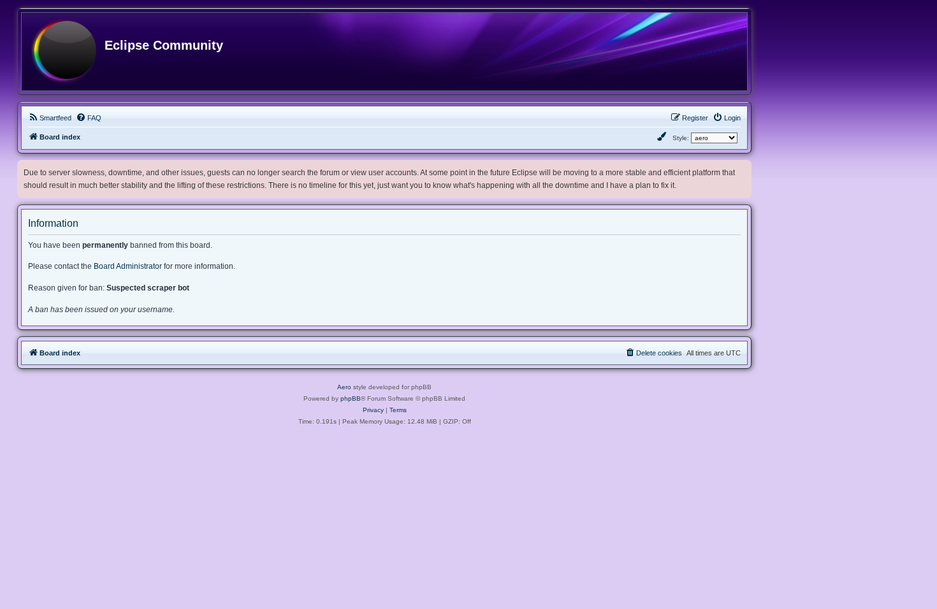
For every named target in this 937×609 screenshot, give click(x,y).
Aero (344, 386)
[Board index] (63, 51)
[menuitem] (49, 117)
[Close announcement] (743, 167)
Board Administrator (128, 266)
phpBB (350, 398)
